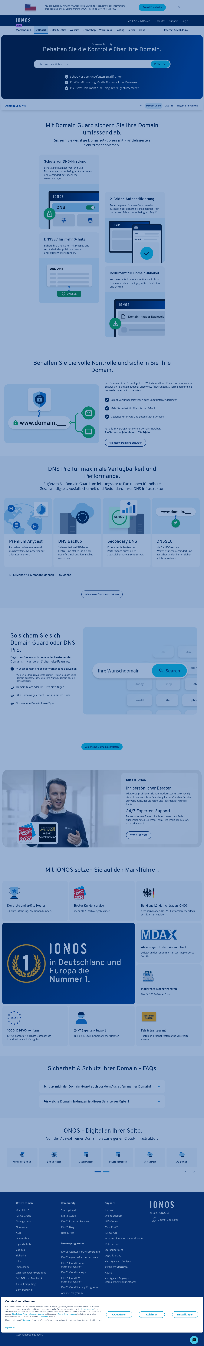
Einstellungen (87, 1309)
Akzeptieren (27, 1320)
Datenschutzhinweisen (66, 1314)
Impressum (10, 1327)
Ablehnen (152, 1314)
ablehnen (44, 1316)
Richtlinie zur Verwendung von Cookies (28, 1314)
